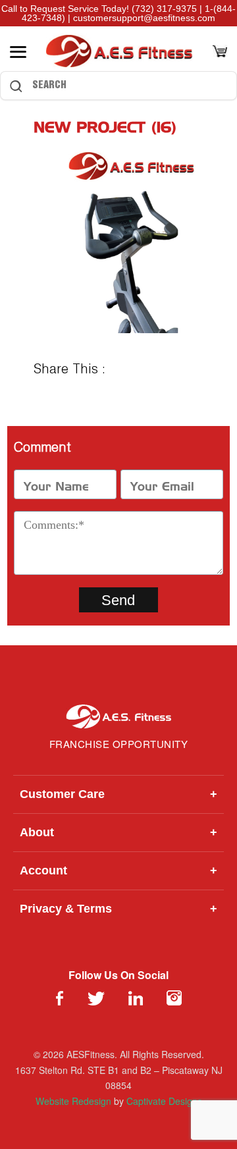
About (118, 832)
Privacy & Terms (118, 908)
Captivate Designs (164, 1101)
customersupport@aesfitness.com (144, 18)
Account (118, 870)
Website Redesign (73, 1101)
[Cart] (220, 52)
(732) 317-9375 (164, 8)
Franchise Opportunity (118, 744)
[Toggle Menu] (18, 52)
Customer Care (118, 794)
